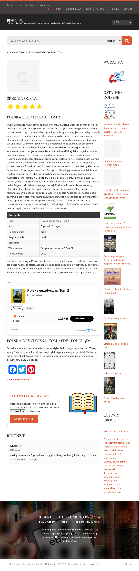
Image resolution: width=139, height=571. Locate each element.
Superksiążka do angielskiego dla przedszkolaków (112, 488)
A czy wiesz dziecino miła (117, 439)
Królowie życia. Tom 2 (115, 446)
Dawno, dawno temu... (116, 461)
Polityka (100, 9)
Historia (114, 9)
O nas (58, 9)
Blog (88, 9)
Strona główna (16, 52)
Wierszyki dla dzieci (114, 450)
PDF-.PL (15, 20)
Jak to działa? (73, 9)
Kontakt (127, 9)
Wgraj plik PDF (24, 419)
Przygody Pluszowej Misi (117, 442)
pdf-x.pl (128, 564)
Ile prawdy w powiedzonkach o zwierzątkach (113, 477)
